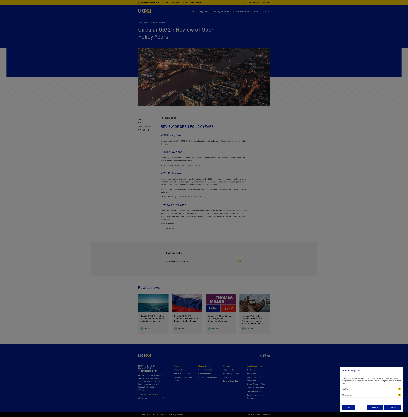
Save (348, 407)
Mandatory (345, 389)
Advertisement (347, 395)
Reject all (375, 407)
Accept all (393, 407)
